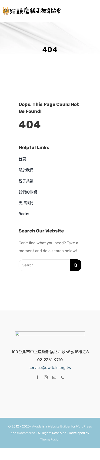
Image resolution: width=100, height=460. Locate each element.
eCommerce (26, 433)
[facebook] (37, 377)
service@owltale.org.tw (50, 367)
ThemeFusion (50, 439)
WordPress (84, 426)
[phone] (62, 377)
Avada (37, 426)
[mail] (54, 377)
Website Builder (59, 426)
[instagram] (46, 377)
